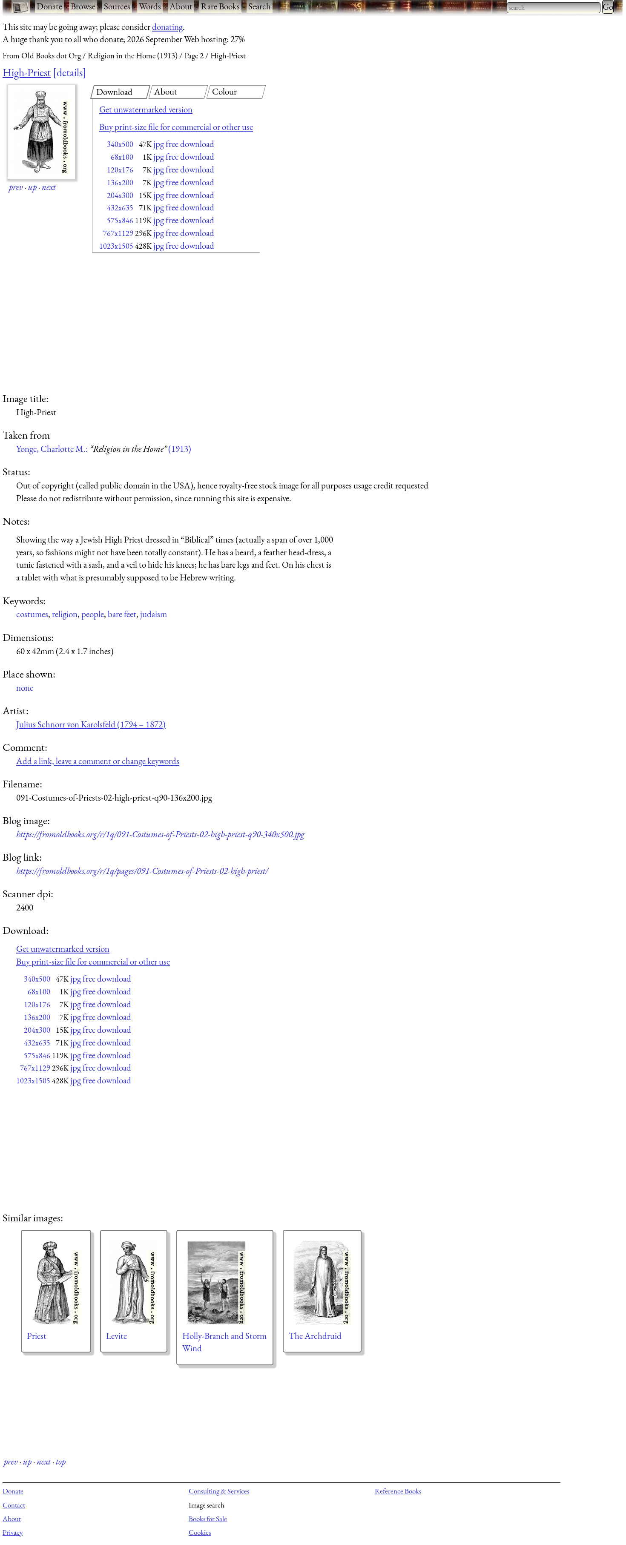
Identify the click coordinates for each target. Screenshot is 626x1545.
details (70, 72)
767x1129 (118, 233)
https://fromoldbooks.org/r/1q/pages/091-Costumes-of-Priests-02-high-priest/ (142, 870)
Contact (14, 1505)
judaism (153, 614)
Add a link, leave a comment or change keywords (97, 761)
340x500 (120, 144)
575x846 (120, 220)
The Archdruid (315, 1335)
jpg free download (183, 143)
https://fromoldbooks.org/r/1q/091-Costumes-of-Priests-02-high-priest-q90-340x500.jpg (160, 834)
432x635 (120, 208)
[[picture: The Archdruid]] (322, 1283)
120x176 (120, 170)
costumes (32, 614)
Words (150, 6)
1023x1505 (116, 246)
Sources (117, 6)
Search (259, 6)
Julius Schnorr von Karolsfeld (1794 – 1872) (91, 724)
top (61, 1461)
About (180, 6)
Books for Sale (208, 1518)
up (32, 186)
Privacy (13, 1532)
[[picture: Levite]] (133, 1283)
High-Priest (27, 72)
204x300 (120, 195)
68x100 (122, 157)
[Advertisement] (161, 323)
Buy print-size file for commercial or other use (176, 126)
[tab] (120, 92)
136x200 (120, 182)
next (49, 186)
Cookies (200, 1532)
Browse (83, 6)
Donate (49, 6)
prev (16, 186)
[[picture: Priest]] (56, 1283)
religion (65, 614)
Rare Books (220, 6)
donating (167, 26)
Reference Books (398, 1491)
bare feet (122, 614)
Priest (36, 1335)
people (92, 614)
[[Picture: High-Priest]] (41, 132)
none (24, 687)
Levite (116, 1335)
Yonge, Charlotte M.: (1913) (103, 448)
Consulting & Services (219, 1491)
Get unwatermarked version (145, 109)
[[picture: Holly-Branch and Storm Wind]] (224, 1283)
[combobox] (553, 7)
